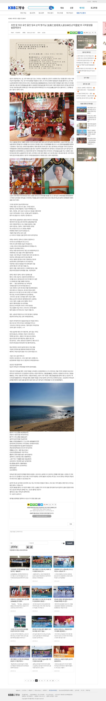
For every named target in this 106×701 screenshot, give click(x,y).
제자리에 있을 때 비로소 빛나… (85, 60)
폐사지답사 (69, 13)
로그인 (89, 1)
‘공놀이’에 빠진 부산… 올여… (85, 93)
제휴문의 (30, 690)
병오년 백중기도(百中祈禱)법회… (86, 65)
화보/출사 (50, 13)
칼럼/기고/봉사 (81, 13)
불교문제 (32, 13)
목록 (71, 524)
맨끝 (58, 680)
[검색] (51, 8)
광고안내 (24, 690)
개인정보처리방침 (53, 690)
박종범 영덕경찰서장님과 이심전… (86, 71)
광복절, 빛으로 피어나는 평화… (85, 98)
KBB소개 (18, 690)
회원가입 (95, 1)
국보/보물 (60, 13)
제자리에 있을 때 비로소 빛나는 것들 (92, 125)
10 (53, 681)
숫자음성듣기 (27, 547)
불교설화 (41, 13)
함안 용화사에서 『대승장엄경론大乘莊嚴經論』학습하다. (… (92, 141)
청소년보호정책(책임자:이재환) (66, 690)
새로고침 (31, 547)
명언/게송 (23, 13)
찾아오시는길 (38, 690)
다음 (55, 680)
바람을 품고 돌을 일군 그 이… (85, 63)
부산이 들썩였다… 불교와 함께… (86, 96)
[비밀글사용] (63, 543)
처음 (25, 680)
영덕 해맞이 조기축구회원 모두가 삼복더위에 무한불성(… (92, 110)
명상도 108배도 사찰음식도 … (85, 88)
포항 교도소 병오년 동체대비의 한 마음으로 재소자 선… (92, 118)
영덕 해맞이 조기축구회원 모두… (86, 56)
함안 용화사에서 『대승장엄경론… (86, 90)
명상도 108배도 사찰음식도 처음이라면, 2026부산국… (92, 133)
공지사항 (77, 690)
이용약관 (45, 690)
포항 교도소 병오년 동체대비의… (86, 58)
